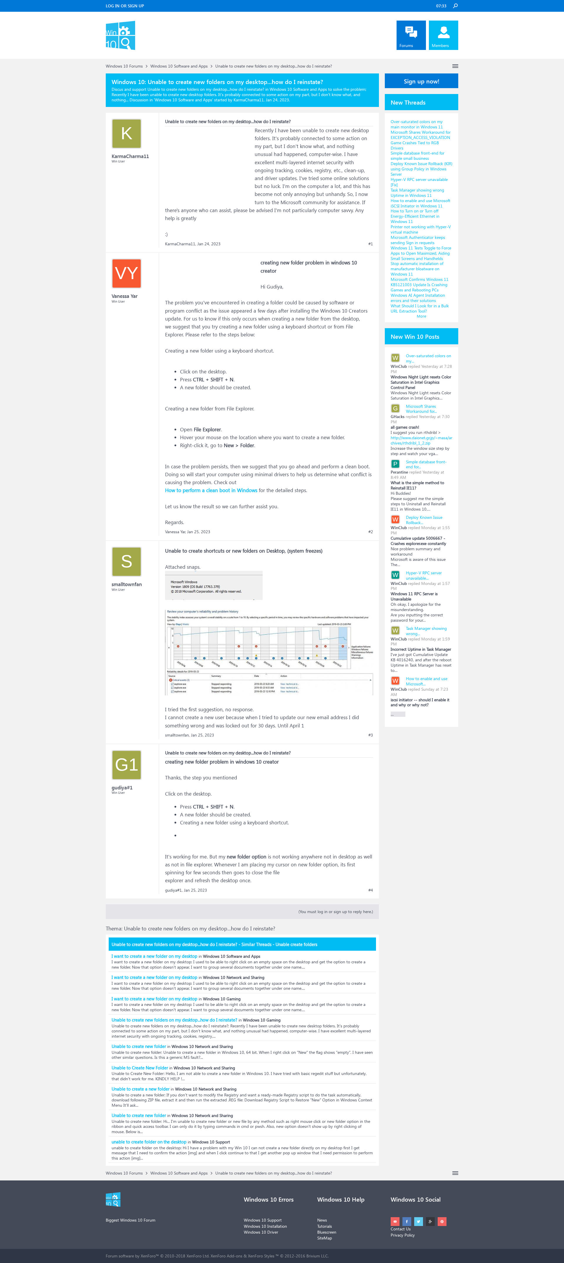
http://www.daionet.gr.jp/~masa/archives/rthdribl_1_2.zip (421, 440)
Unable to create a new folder (140, 1089)
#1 (370, 243)
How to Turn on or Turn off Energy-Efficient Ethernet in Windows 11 (415, 216)
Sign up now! (421, 81)
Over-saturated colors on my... (428, 358)
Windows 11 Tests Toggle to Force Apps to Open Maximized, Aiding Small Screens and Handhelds (421, 253)
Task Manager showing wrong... (426, 630)
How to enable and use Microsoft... (426, 681)
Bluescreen (326, 1232)
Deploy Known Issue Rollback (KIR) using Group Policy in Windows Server (421, 169)
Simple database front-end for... (426, 464)
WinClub (399, 366)
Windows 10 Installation (265, 1226)
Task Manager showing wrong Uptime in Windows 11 (417, 192)
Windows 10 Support (263, 1220)
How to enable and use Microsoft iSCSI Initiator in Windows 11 (420, 203)
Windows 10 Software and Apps (183, 100)
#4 (370, 890)
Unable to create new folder (139, 1046)
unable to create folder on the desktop (149, 1142)
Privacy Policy (403, 1235)
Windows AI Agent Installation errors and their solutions (418, 297)
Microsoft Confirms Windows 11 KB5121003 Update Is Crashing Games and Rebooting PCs (420, 284)
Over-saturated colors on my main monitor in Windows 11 (417, 124)
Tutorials (324, 1226)
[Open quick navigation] (455, 66)
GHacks (397, 416)
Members (440, 45)
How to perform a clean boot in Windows (211, 490)
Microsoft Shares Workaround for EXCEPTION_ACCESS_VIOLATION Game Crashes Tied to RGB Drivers (421, 140)
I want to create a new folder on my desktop (154, 956)
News (322, 1220)
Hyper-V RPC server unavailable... (424, 575)
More (421, 315)
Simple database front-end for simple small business (417, 155)
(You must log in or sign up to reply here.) (335, 911)
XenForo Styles (261, 1256)
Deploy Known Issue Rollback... (424, 519)
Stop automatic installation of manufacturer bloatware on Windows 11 (417, 269)
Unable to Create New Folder (140, 1068)
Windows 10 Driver (261, 1232)
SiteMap (324, 1238)
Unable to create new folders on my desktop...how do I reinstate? (174, 1020)
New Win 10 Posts (415, 336)
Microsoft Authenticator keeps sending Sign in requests (418, 239)
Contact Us (401, 1229)
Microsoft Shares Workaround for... (421, 408)
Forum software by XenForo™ (157, 1256)
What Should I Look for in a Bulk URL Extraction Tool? (420, 308)
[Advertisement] (209, 163)
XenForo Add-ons (226, 1256)
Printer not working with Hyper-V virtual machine (421, 229)
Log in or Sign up (125, 6)
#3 (370, 735)
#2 (370, 531)
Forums (406, 45)
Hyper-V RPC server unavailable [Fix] (419, 182)
